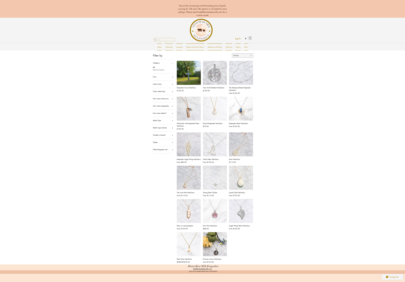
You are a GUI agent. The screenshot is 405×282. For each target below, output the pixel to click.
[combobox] (242, 55)
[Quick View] (189, 73)
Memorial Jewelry (158, 70)
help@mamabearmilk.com (210, 12)
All (154, 67)
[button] (250, 38)
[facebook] (246, 39)
